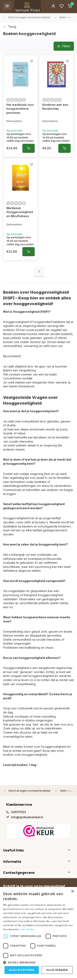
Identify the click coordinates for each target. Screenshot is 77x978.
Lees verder (27, 929)
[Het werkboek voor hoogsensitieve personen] (20, 74)
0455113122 (18, 812)
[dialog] (38, 932)
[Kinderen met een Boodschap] (56, 74)
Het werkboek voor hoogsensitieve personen (20, 108)
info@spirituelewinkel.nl (27, 817)
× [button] (72, 891)
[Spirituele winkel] (27, 6)
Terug (12, 26)
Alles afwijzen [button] (57, 970)
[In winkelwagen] (28, 148)
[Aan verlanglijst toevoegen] (32, 61)
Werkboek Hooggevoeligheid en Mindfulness (19, 212)
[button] (38, 962)
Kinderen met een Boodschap (55, 107)
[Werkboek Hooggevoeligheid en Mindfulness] (20, 177)
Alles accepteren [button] (21, 970)
